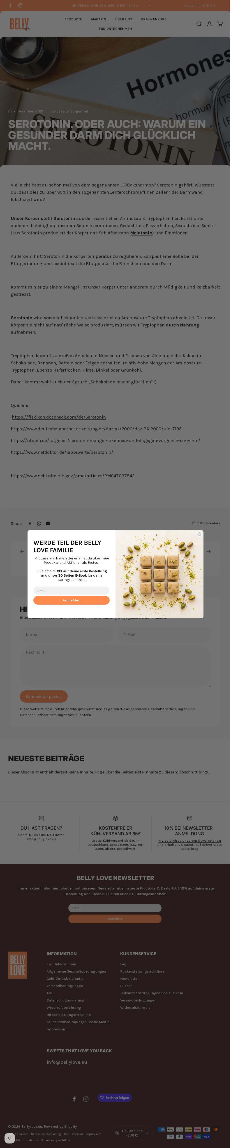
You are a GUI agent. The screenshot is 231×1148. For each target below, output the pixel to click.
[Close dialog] (198, 534)
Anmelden (70, 600)
